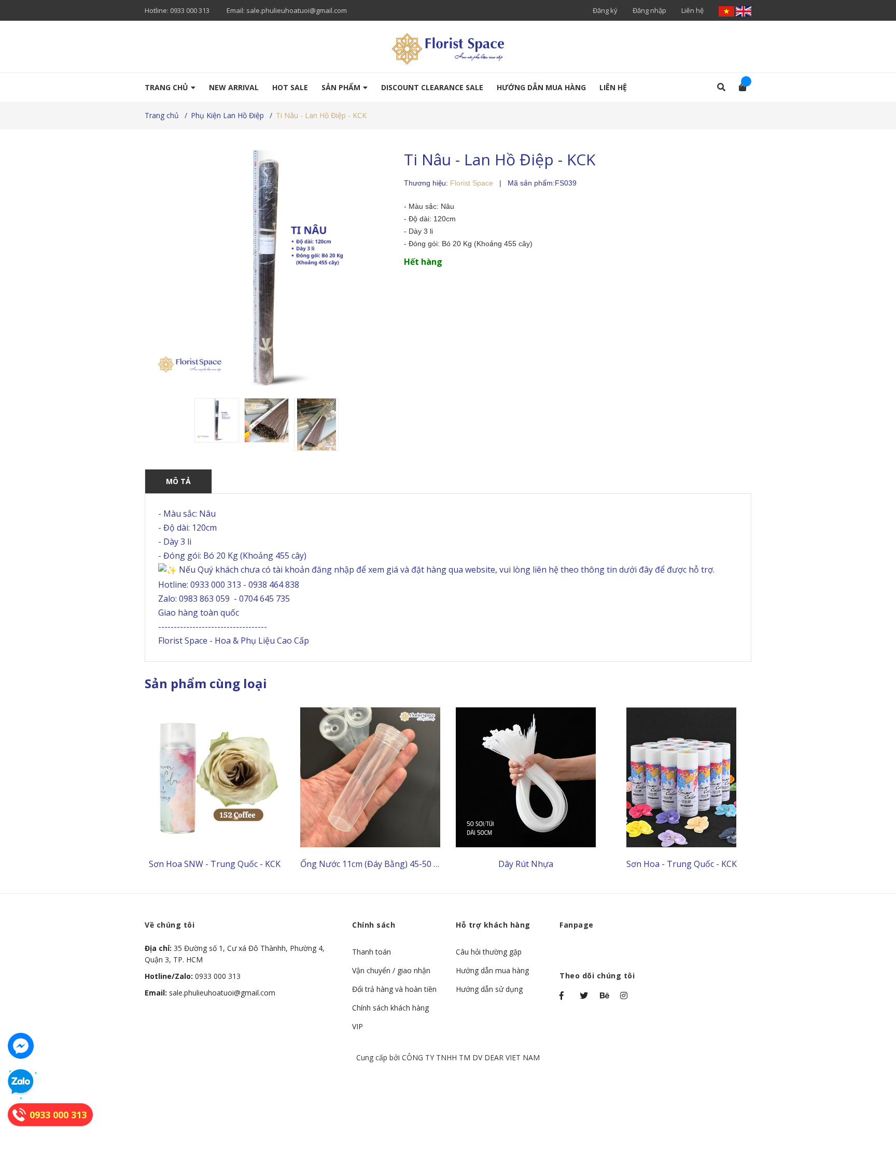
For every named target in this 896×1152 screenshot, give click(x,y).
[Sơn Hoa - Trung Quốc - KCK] (681, 777)
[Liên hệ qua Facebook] (21, 1046)
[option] (216, 420)
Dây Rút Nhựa (525, 864)
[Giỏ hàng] (739, 87)
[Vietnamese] (727, 10)
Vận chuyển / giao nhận (391, 970)
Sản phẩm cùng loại (206, 683)
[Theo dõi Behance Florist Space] (605, 995)
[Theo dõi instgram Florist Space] (625, 995)
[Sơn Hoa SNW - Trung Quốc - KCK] (215, 777)
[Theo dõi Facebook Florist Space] (564, 995)
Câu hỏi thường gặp (489, 952)
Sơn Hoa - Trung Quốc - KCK (681, 864)
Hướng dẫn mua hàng (492, 970)
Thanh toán (371, 952)
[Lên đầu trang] (867, 1101)
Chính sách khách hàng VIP (390, 1017)
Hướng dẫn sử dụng (489, 989)
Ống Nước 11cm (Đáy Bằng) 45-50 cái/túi (378, 864)
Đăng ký (605, 10)
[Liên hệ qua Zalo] (21, 1082)
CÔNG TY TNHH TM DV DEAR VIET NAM (471, 1057)
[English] (743, 10)
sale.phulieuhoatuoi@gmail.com (296, 10)
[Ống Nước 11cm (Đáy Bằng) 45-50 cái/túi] (370, 777)
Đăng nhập (649, 10)
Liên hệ (692, 10)
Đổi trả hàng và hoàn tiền (394, 989)
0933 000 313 (189, 10)
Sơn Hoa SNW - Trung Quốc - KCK (215, 864)
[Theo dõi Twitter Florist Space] (585, 995)
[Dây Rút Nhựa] (526, 777)
